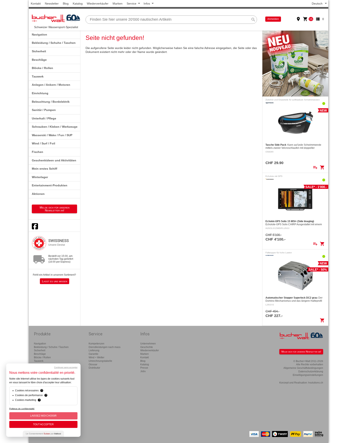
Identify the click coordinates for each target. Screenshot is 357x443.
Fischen (37, 152)
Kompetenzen (96, 343)
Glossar (93, 364)
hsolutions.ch (315, 382)
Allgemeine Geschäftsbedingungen (303, 368)
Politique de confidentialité (22, 408)
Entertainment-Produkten (49, 185)
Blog (66, 3)
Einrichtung (40, 93)
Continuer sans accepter (65, 367)
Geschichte (146, 347)
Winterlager (40, 177)
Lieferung (94, 350)
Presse (144, 367)
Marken (118, 3)
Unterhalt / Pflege (44, 118)
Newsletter (52, 3)
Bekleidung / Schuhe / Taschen (54, 42)
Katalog (78, 3)
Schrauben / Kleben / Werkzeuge (54, 126)
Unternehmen (148, 343)
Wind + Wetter (96, 357)
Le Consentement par (43, 433)
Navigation (39, 34)
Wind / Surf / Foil (43, 143)
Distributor (94, 367)
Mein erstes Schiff (44, 168)
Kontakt (36, 3)
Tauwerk (38, 76)
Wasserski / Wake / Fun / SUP (52, 135)
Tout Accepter (43, 424)
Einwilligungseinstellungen (308, 375)
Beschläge (39, 59)
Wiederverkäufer (97, 3)
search (253, 19)
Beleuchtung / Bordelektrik (51, 101)
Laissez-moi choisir (43, 415)
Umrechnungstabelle (100, 361)
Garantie (93, 353)
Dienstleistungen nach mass (104, 347)
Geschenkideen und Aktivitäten (54, 160)
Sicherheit (39, 51)
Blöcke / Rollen (42, 68)
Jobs (143, 371)
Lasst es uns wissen (54, 281)
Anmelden (273, 19)
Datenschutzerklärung (310, 371)
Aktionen (38, 193)
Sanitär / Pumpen (44, 110)
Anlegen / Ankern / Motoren (51, 84)
